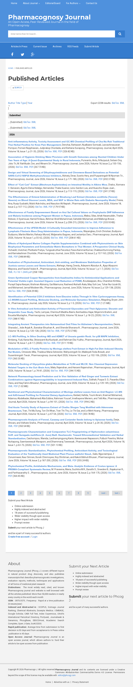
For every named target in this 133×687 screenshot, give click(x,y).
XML (122, 103)
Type (23, 103)
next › (103, 493)
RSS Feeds (73, 46)
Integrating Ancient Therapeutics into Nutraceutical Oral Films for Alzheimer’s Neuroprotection (60, 324)
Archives (57, 46)
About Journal (30, 3)
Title (18, 103)
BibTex (115, 103)
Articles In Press (19, 46)
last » (117, 493)
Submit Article (91, 46)
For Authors (72, 3)
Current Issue (40, 46)
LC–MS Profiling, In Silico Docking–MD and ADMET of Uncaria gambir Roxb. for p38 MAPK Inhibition (63, 336)
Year (30, 103)
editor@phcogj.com (67, 675)
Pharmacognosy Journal (49, 17)
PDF (60, 151)
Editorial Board (52, 3)
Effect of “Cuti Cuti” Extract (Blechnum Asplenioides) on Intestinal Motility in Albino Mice (57, 184)
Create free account (19, 536)
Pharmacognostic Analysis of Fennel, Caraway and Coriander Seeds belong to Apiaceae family (60, 419)
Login (34, 536)
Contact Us (91, 3)
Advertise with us (61, 682)
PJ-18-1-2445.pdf (23, 272)
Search (18, 87)
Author (11, 103)
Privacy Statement (80, 682)
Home (14, 3)
